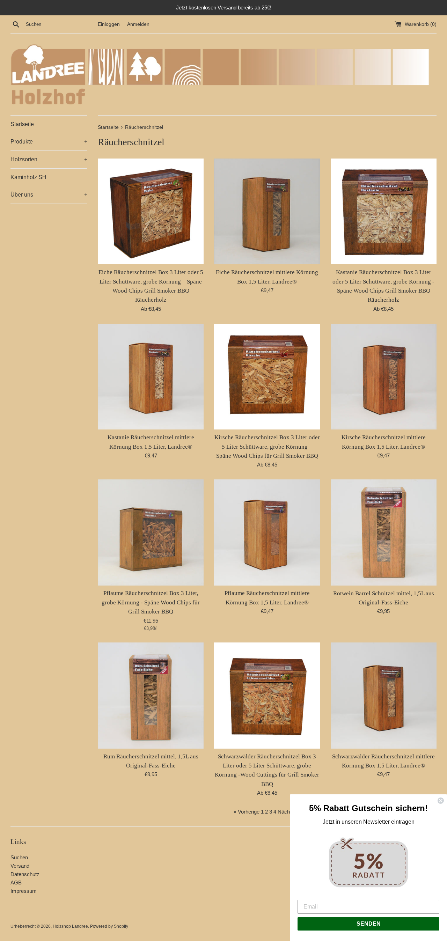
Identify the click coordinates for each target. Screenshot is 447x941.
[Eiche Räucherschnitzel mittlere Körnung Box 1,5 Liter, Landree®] (267, 211)
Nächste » (289, 812)
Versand (19, 866)
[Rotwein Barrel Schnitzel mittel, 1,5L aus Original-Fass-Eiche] (384, 532)
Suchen (19, 857)
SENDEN (369, 924)
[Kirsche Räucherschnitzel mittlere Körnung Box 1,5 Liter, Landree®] (384, 376)
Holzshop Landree (70, 926)
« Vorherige (246, 812)
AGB (16, 882)
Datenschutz (24, 874)
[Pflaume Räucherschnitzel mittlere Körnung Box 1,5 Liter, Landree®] (267, 532)
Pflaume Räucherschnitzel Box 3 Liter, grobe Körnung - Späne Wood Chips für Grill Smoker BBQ (151, 602)
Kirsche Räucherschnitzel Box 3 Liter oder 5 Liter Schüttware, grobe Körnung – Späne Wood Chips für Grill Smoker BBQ (267, 446)
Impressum (23, 891)
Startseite (22, 124)
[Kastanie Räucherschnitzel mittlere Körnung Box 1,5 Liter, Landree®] (151, 376)
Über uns (48, 195)
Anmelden (138, 24)
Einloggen (109, 24)
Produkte (48, 142)
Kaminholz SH (28, 177)
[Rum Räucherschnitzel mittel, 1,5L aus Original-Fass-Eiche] (151, 695)
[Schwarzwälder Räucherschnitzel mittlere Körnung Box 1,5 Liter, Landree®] (384, 695)
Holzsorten (48, 159)
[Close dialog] (440, 800)
